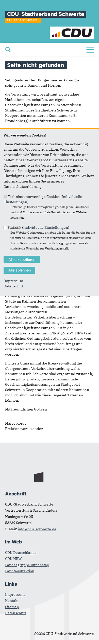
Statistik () (38, 227)
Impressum (13, 281)
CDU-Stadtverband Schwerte (45, 14)
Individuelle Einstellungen (45, 227)
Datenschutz (14, 286)
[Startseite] (72, 29)
